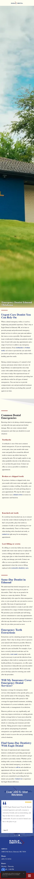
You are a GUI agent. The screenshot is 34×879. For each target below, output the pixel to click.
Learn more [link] (5, 876)
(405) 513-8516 (6, 859)
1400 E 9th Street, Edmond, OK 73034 (13, 852)
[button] (24, 873)
